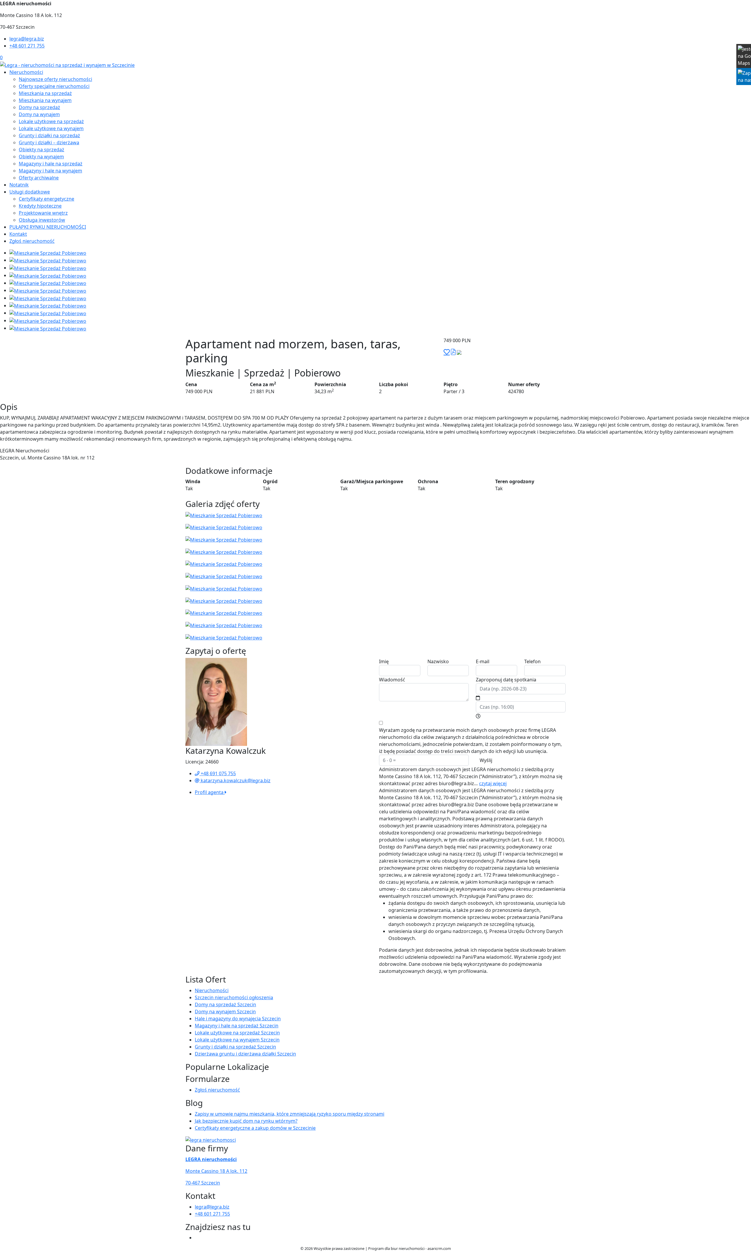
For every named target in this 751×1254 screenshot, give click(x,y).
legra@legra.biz (26, 38)
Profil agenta (210, 792)
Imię (384, 661)
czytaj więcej (493, 783)
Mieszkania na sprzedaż (45, 93)
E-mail (482, 661)
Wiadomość (392, 679)
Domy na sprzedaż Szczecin (225, 1004)
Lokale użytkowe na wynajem (51, 128)
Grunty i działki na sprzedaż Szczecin (235, 1046)
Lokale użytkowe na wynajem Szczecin (237, 1039)
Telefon (532, 661)
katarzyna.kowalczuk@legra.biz (234, 780)
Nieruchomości (26, 72)
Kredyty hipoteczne (40, 206)
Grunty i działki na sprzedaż (49, 135)
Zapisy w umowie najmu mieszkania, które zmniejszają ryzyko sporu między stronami (289, 1114)
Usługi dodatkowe (29, 192)
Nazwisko (438, 661)
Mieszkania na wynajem (45, 100)
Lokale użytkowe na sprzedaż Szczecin (237, 1032)
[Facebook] (197, 1237)
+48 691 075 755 (217, 773)
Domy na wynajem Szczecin (225, 1011)
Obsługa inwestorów (42, 220)
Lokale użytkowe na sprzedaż (51, 121)
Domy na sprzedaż (39, 107)
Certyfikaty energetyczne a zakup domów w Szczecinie (255, 1128)
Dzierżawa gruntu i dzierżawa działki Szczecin (245, 1054)
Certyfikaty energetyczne (46, 199)
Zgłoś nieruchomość (32, 241)
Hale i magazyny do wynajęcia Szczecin (238, 1018)
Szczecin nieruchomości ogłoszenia (234, 997)
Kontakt (18, 234)
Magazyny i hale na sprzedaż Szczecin (236, 1025)
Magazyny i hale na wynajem (50, 170)
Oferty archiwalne (39, 177)
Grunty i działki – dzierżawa (49, 142)
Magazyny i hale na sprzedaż (50, 163)
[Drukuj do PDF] (453, 351)
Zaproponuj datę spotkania (506, 679)
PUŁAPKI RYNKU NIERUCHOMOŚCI (47, 227)
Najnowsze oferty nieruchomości (55, 79)
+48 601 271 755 (27, 46)
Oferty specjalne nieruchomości (54, 86)
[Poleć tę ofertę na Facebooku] (459, 352)
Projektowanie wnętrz (43, 213)
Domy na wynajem (39, 114)
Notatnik (19, 184)
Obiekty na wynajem (41, 156)
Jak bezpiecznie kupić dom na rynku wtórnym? (246, 1121)
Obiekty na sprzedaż (41, 149)
